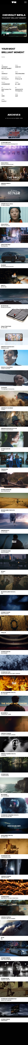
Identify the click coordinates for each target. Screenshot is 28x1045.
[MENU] (25, 2)
